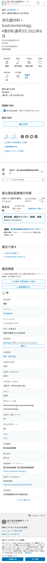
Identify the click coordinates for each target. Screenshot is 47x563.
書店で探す (23, 124)
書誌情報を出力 (11, 146)
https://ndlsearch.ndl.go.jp (14, 471)
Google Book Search (14, 256)
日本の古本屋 (11, 253)
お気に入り (7, 138)
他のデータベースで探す (15, 151)
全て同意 (35, 559)
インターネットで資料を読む (12, 531)
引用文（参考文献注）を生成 (16, 142)
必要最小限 (13, 559)
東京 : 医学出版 (9, 356)
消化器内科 (11, 9)
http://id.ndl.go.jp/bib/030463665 (17, 484)
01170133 (32, 342)
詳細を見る (27, 76)
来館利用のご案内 (34, 208)
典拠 (22, 346)
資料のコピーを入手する (10, 534)
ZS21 (5, 438)
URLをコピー (14, 138)
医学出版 (7, 342)
